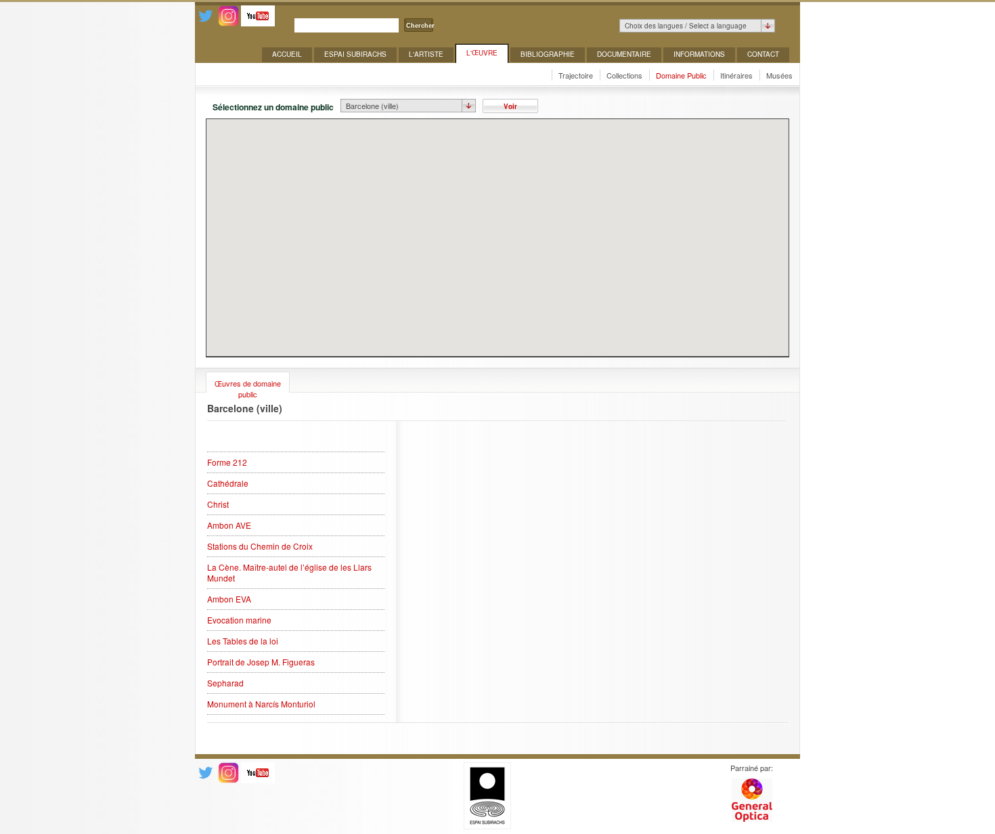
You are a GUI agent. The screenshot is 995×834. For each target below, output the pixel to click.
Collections (624, 75)
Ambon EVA (229, 599)
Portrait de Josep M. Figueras (261, 662)
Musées (779, 75)
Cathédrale (227, 483)
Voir (510, 106)
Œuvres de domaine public (248, 385)
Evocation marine (239, 620)
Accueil (287, 54)
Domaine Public (681, 75)
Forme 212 (227, 462)
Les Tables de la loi (242, 641)
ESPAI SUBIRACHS (355, 54)
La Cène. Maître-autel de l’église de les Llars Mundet (289, 573)
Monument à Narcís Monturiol (261, 704)
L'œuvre (482, 53)
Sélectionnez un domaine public (273, 106)
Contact (763, 54)
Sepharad (225, 683)
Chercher (420, 25)
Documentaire (624, 54)
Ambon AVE (229, 525)
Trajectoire (575, 75)
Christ (218, 504)
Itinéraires (736, 75)
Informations (699, 54)
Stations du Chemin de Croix (260, 546)
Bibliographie (548, 54)
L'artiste (426, 54)
